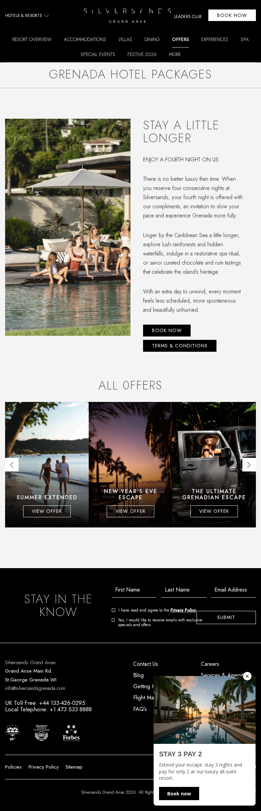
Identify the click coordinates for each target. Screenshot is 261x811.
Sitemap (74, 767)
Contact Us (145, 664)
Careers (210, 664)
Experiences (214, 39)
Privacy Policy (183, 610)
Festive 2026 (142, 54)
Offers (180, 39)
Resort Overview (32, 39)
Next (249, 464)
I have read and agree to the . (158, 610)
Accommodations (85, 39)
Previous (12, 464)
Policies (13, 767)
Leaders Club (188, 17)
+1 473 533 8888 (71, 709)
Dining (152, 39)
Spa (245, 39)
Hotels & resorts (23, 16)
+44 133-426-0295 (62, 703)
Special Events (98, 54)
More (175, 54)
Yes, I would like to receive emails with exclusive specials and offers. (160, 622)
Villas (125, 39)
